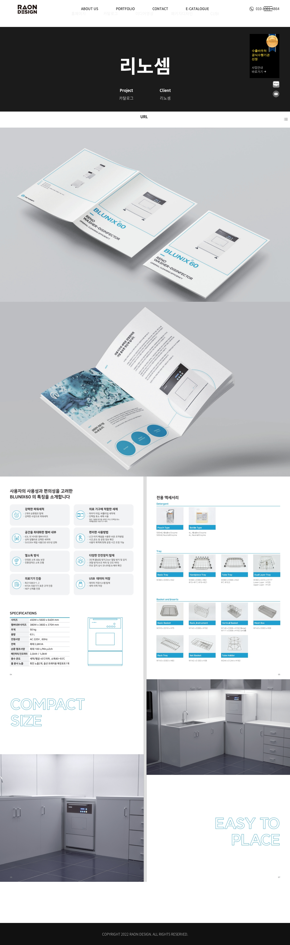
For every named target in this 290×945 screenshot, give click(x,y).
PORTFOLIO (125, 8)
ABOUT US (89, 8)
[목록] (286, 119)
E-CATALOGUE (197, 8)
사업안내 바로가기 (257, 69)
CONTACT (160, 8)
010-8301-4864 (267, 8)
